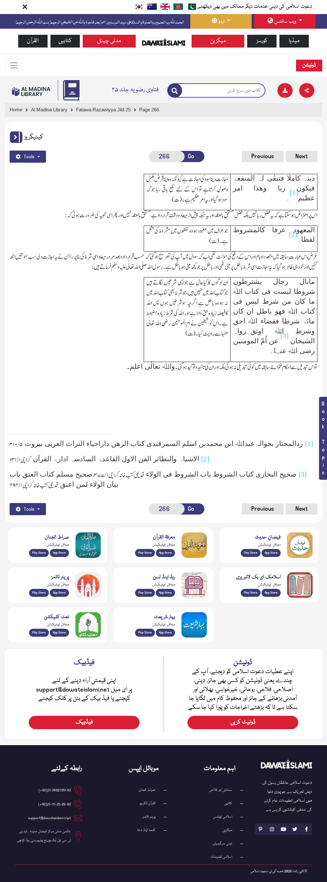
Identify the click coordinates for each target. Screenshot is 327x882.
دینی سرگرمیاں (222, 843)
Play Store (39, 553)
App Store (59, 553)
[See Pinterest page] (260, 829)
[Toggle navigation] (14, 65)
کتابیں (65, 41)
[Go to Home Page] (163, 41)
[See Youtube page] (283, 829)
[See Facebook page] (306, 829)
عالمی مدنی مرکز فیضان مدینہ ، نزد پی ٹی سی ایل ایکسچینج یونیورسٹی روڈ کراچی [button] (44, 836)
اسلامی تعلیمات (221, 857)
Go (191, 156)
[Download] (285, 90)
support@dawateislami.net (49, 818)
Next (301, 156)
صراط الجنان (147, 790)
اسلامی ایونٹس (222, 816)
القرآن (33, 41)
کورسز (262, 41)
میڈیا (294, 41)
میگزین (218, 41)
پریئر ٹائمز (149, 816)
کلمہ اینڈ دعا (146, 830)
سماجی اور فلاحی (220, 790)
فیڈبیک (84, 722)
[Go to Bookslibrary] (31, 91)
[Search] (174, 90)
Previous (262, 156)
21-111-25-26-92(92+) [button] (54, 804)
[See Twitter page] (294, 829)
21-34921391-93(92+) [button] (55, 790)
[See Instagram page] (272, 829)
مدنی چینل (109, 41)
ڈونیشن (309, 65)
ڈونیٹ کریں (243, 722)
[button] (16, 137)
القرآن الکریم (148, 803)
